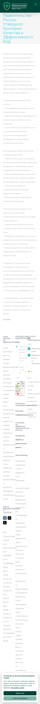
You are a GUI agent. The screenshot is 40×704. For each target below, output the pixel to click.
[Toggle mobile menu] (36, 4)
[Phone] (5, 522)
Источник (6, 319)
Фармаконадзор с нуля (34, 350)
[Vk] (5, 518)
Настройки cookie (17, 688)
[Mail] (9, 518)
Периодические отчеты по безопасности (34, 359)
